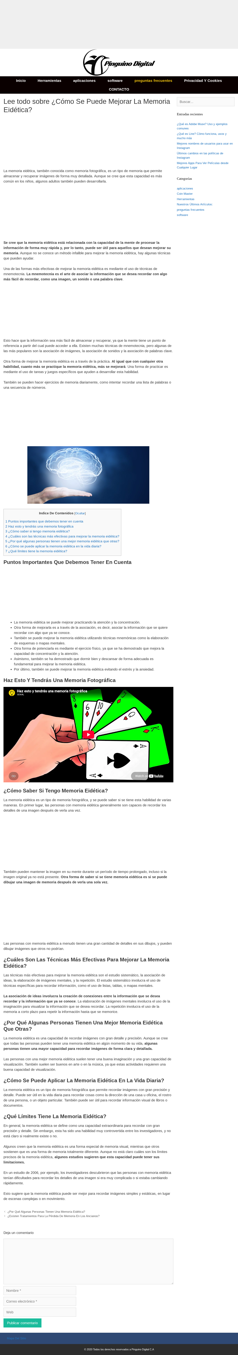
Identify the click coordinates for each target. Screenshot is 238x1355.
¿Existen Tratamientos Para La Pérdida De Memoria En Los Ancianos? (53, 1216)
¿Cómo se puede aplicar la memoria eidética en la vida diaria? (53, 546)
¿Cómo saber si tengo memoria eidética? (37, 531)
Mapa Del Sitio (16, 1338)
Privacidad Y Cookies (203, 81)
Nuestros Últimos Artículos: (195, 204)
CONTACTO (119, 89)
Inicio (21, 81)
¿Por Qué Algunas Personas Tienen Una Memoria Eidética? (46, 1211)
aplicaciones (84, 81)
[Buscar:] (206, 102)
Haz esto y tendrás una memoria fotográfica (39, 526)
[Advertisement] (104, 24)
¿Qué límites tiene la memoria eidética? (36, 551)
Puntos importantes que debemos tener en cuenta (44, 521)
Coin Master (185, 193)
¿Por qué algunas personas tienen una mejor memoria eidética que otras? (62, 541)
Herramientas (49, 81)
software (115, 81)
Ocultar (80, 513)
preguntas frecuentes (153, 81)
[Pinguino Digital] (119, 62)
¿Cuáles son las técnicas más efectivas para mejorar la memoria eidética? (62, 536)
